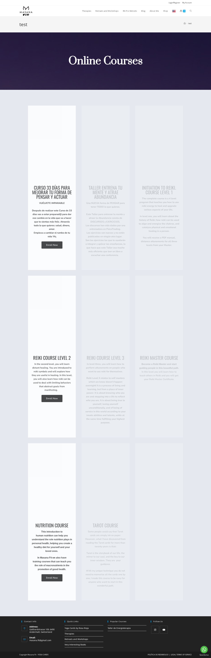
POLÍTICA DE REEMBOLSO (158, 654)
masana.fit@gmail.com (40, 640)
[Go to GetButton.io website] (204, 655)
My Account (187, 2)
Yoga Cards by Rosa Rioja (77, 628)
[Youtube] (164, 630)
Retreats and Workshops (76, 639)
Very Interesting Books (75, 644)
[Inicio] (185, 23)
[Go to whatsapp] (204, 649)
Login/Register (174, 2)
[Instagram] (155, 630)
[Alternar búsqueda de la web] (191, 11)
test (190, 23)
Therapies (69, 633)
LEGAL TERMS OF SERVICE (181, 654)
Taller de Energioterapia (119, 628)
